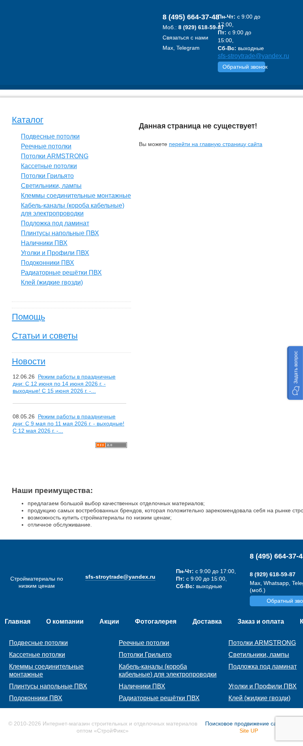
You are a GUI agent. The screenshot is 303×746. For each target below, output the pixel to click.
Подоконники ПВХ (47, 262)
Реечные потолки (46, 146)
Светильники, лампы (51, 185)
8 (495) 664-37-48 (191, 17)
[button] (295, 373)
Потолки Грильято (47, 175)
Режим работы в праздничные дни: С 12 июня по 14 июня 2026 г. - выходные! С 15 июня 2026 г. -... (64, 383)
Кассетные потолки (49, 166)
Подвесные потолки (50, 136)
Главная (17, 621)
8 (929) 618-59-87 (201, 27)
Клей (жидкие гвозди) (52, 282)
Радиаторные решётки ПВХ (61, 272)
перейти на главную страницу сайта (215, 144)
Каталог (27, 120)
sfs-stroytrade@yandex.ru (253, 55)
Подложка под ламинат (55, 223)
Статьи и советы (45, 336)
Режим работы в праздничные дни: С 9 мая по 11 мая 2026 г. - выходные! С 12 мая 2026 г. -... (68, 423)
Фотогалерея (155, 621)
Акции (109, 621)
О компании (65, 621)
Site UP (248, 730)
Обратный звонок (244, 67)
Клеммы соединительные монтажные (76, 195)
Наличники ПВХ (44, 243)
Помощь (28, 317)
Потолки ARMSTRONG (54, 156)
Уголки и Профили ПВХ (55, 252)
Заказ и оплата (261, 621)
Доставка (207, 621)
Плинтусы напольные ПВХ (60, 233)
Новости (28, 361)
